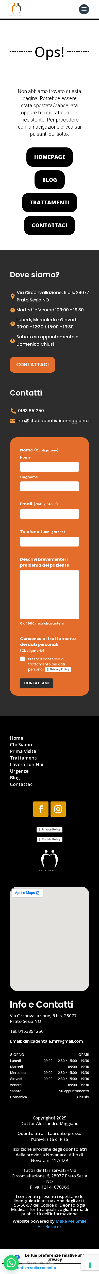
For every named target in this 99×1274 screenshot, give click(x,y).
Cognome (29, 477)
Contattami (36, 683)
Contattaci (49, 225)
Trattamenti (50, 202)
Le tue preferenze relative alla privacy (55, 1257)
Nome (25, 457)
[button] (11, 1262)
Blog (49, 179)
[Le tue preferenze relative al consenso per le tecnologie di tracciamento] (90, 1265)
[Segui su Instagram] (58, 809)
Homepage (49, 156)
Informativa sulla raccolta (31, 1267)
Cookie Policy (51, 839)
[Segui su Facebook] (40, 809)
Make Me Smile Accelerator (62, 1224)
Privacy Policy (59, 669)
